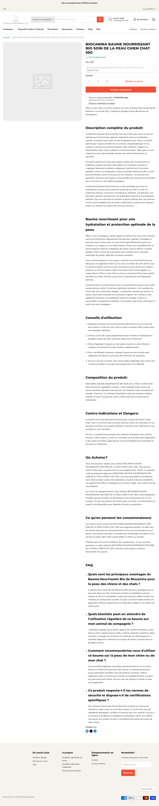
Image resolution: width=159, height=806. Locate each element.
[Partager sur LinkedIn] (95, 731)
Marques (80, 29)
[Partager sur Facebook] (87, 731)
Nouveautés (67, 29)
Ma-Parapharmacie (97, 57)
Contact (133, 29)
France (148, 9)
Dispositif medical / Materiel (31, 29)
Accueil (6, 37)
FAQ (4, 9)
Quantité (89, 76)
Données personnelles (71, 770)
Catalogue (8, 29)
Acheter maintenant (120, 89)
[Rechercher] (100, 19)
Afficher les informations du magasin (102, 103)
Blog (90, 29)
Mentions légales (40, 757)
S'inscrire (128, 772)
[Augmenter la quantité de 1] (107, 81)
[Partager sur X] (91, 731)
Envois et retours (148, 29)
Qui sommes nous (40, 761)
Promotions (53, 29)
